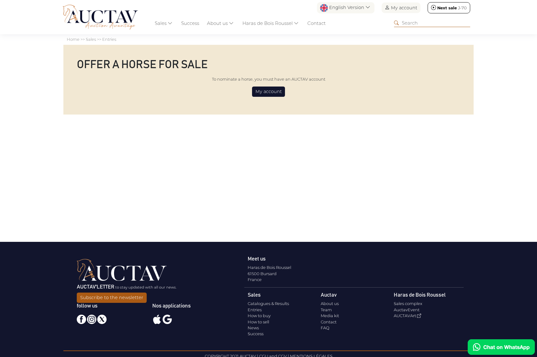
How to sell (258, 321)
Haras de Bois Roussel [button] (268, 23)
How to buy (259, 315)
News (253, 327)
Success (190, 23)
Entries (255, 309)
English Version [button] (346, 7)
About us (330, 303)
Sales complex (408, 303)
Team (326, 309)
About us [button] (218, 23)
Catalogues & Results (268, 303)
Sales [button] (161, 23)
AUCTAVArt (405, 315)
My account (403, 8)
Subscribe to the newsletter (111, 297)
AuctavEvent (407, 309)
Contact (316, 23)
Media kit (330, 315)
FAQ (325, 327)
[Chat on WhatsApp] (501, 347)
